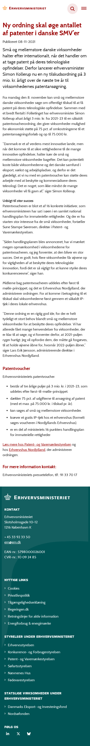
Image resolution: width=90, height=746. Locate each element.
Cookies (13, 588)
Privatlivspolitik (19, 595)
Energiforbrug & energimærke (29, 623)
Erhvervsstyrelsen (21, 645)
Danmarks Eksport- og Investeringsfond (37, 707)
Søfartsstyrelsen (20, 666)
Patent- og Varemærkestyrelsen (31, 659)
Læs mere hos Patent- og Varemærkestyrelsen (37, 444)
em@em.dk (12, 542)
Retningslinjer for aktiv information (33, 616)
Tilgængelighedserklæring (26, 602)
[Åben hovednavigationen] (85, 8)
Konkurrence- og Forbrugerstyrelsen (34, 652)
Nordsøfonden (18, 714)
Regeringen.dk (18, 609)
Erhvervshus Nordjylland (27, 450)
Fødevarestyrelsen (21, 680)
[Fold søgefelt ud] (72, 9)
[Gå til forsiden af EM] (23, 9)
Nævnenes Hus (19, 673)
